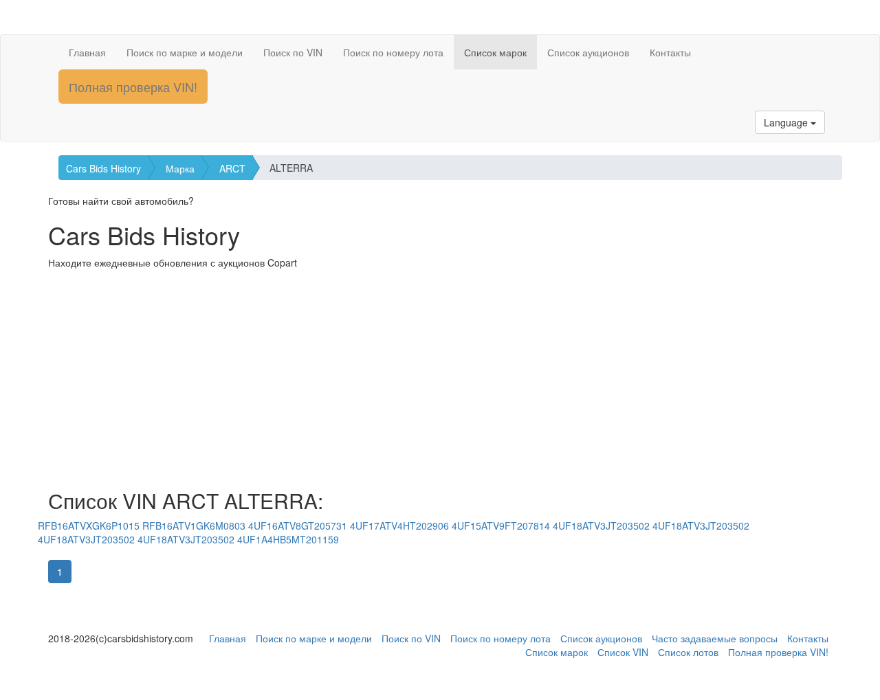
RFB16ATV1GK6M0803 (193, 525)
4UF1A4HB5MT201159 (288, 539)
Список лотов (688, 652)
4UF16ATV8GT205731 (297, 525)
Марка (180, 168)
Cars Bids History (103, 168)
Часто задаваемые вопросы (715, 638)
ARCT (232, 168)
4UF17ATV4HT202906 (399, 525)
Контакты (670, 52)
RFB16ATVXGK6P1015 (89, 525)
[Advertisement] (440, 379)
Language (787, 122)
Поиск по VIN (292, 52)
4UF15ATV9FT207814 (501, 525)
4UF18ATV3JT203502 (601, 525)
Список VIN (622, 652)
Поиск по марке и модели (184, 52)
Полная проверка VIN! (133, 86)
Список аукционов (588, 52)
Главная (87, 52)
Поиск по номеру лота (393, 52)
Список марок (495, 52)
